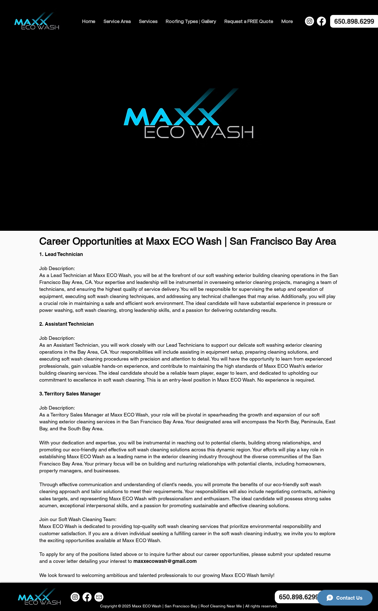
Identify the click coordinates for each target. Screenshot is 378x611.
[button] (117, 21)
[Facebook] (321, 21)
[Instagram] (309, 21)
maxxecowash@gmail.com (165, 561)
